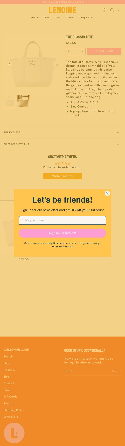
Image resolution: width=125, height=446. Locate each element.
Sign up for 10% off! (62, 233)
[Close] (107, 193)
